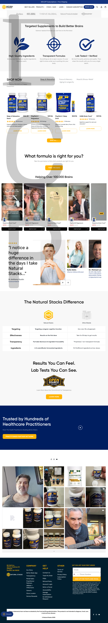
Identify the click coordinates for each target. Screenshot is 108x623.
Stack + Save (51, 7)
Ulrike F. (11, 272)
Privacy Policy (62, 574)
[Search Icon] (97, 7)
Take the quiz (54, 168)
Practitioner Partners (30, 582)
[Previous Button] (62, 282)
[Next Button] (68, 282)
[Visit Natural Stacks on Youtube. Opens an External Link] (56, 459)
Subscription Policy (61, 578)
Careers (29, 590)
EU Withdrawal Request (47, 598)
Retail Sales (30, 578)
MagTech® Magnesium (35, 117)
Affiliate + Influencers (30, 586)
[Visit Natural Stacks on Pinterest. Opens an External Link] (51, 459)
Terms (81, 593)
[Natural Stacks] (7, 7)
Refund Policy (47, 581)
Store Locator (31, 593)
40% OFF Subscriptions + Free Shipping (54, 2)
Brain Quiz (89, 7)
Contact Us (46, 573)
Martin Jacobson (15, 278)
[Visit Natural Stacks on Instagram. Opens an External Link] (54, 459)
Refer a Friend (47, 587)
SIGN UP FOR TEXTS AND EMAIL (86, 579)
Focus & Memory (65, 79)
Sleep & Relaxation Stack (13, 117)
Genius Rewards (31, 596)
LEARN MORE (54, 397)
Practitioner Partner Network (19, 436)
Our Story (29, 570)
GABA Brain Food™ (86, 116)
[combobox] (76, 574)
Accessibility (47, 590)
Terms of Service (60, 570)
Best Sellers (30, 7)
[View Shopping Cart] (105, 7)
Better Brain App (31, 573)
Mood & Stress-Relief (85, 79)
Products (40, 7)
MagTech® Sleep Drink (61, 117)
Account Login (47, 584)
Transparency (30, 576)
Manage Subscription (74, 7)
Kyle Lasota (13, 267)
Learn (61, 7)
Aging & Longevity (67, 82)
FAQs (44, 578)
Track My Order (48, 575)
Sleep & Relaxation (47, 79)
